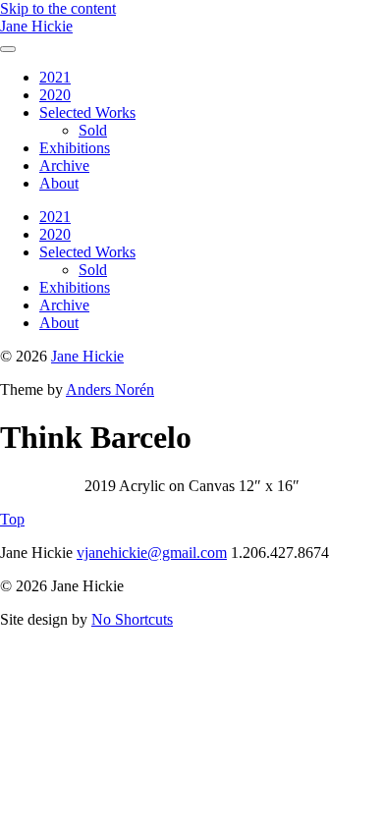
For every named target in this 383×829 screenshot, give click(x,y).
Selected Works (87, 112)
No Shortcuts (132, 619)
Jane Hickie (36, 26)
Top (12, 519)
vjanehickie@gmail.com (152, 552)
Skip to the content (58, 8)
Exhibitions (74, 147)
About (59, 183)
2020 (55, 94)
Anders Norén (110, 389)
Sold (93, 130)
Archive (64, 165)
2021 (55, 77)
